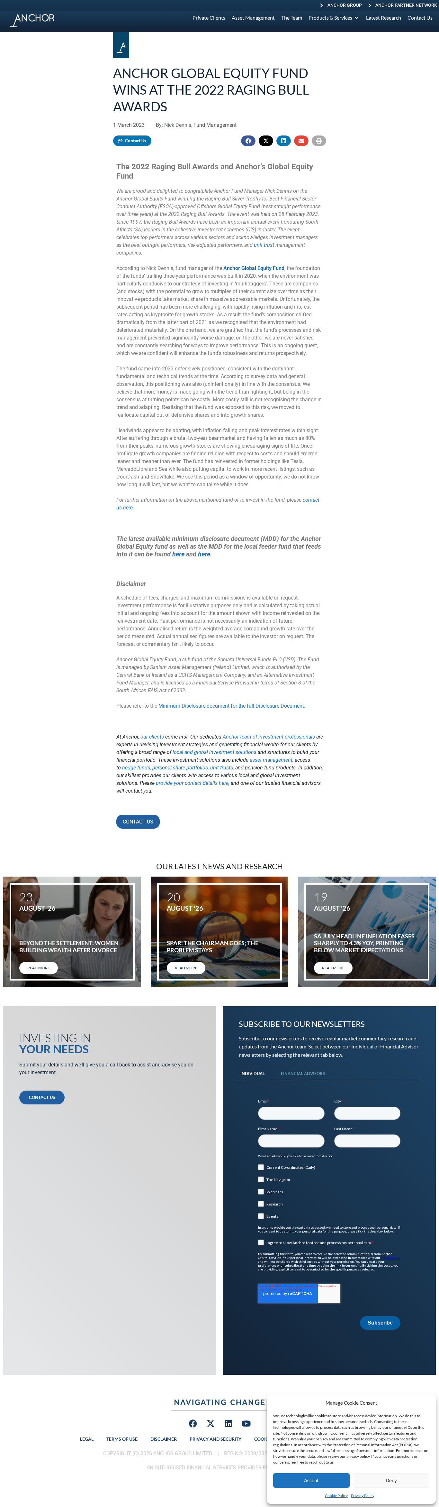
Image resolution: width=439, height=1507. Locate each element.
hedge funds (136, 768)
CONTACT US (138, 822)
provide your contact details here (192, 783)
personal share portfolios (180, 768)
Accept (311, 1480)
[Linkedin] (228, 1424)
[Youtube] (246, 1424)
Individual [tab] (252, 1073)
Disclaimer (163, 1439)
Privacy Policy (362, 1495)
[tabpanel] (329, 1214)
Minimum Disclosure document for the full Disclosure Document (231, 706)
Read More (38, 967)
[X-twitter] (211, 1424)
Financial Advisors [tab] (303, 1073)
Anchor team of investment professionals (269, 737)
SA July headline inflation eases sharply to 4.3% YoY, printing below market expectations (364, 943)
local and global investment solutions (214, 752)
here (178, 554)
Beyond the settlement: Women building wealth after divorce (69, 946)
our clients (152, 737)
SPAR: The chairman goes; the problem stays (212, 946)
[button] (248, 140)
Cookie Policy (336, 1495)
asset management (271, 760)
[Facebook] (193, 1424)
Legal (87, 1439)
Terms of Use (122, 1439)
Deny (391, 1480)
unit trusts (221, 768)
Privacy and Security (215, 1439)
